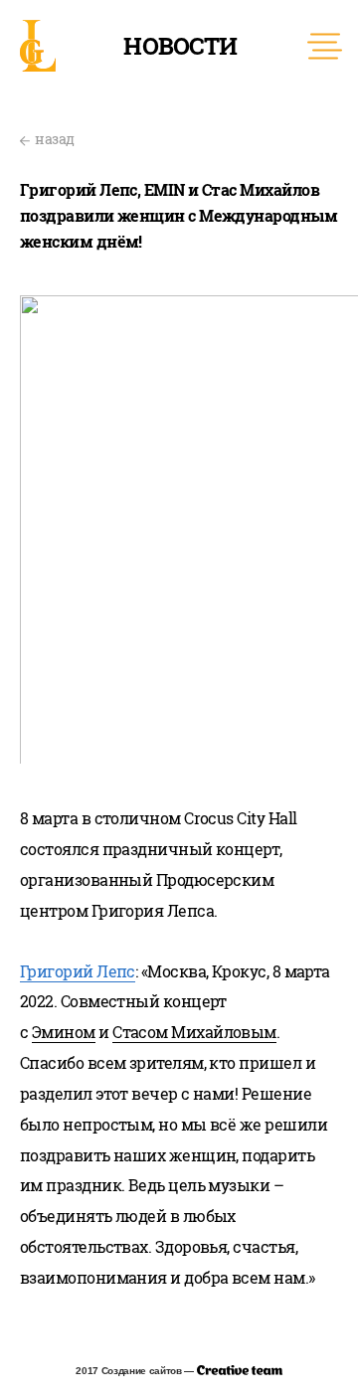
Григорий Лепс (77, 971)
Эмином (63, 1031)
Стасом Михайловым (194, 1031)
